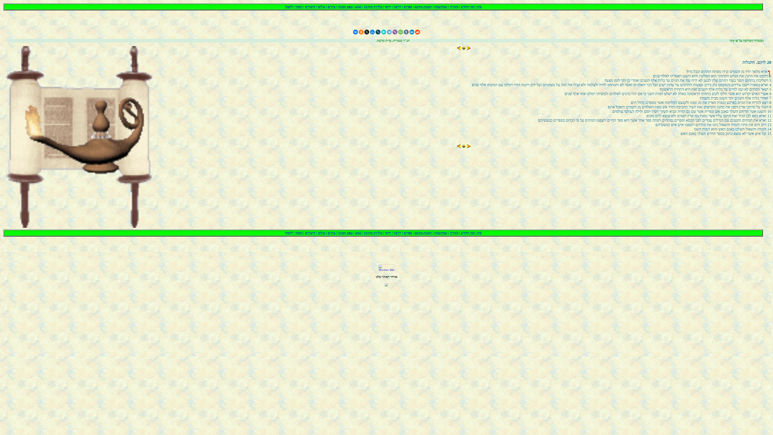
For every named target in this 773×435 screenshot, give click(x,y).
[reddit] (417, 32)
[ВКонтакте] (355, 32)
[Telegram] (389, 32)
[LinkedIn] (411, 32)
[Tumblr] (406, 32)
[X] (366, 32)
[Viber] (395, 32)
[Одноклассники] (361, 32)
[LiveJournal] (378, 32)
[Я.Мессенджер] (383, 32)
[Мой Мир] (372, 32)
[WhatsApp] (400, 32)
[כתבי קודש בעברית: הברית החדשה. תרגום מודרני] (464, 49)
